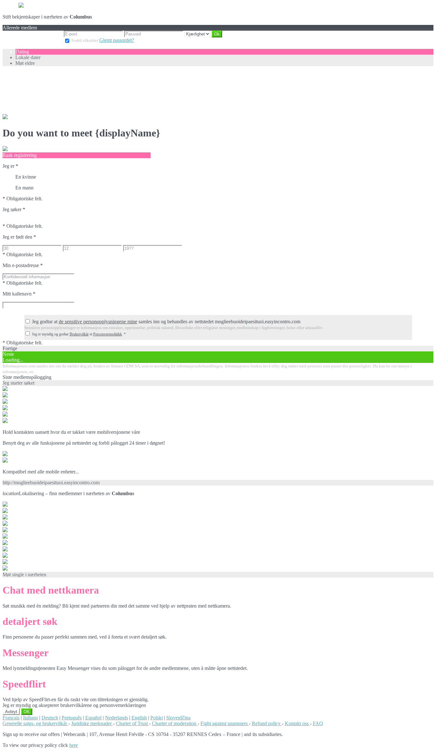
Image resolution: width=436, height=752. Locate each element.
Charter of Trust (132, 723)
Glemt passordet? (116, 40)
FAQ (318, 723)
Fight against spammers (224, 723)
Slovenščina (178, 717)
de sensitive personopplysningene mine (98, 321)
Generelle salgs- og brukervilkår (35, 723)
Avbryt (11, 711)
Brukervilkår (79, 334)
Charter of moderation (175, 723)
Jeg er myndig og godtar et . (79, 334)
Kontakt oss (297, 723)
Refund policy (267, 723)
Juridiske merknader (92, 723)
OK (27, 711)
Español (93, 717)
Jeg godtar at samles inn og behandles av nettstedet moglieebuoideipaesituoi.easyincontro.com (166, 321)
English (139, 717)
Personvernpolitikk (107, 334)
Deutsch (49, 717)
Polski (156, 717)
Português (72, 717)
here (73, 745)
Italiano (30, 717)
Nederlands (116, 717)
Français (11, 717)
